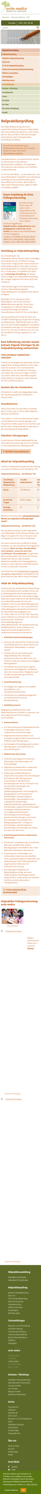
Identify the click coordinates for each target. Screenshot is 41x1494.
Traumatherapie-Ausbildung (17, 1331)
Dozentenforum (13, 1427)
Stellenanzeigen (13, 1451)
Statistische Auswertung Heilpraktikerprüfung (17, 69)
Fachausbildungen (8, 84)
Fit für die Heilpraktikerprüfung (13, 65)
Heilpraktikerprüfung (9, 54)
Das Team (5, 104)
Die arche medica (13, 1446)
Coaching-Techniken (14, 1385)
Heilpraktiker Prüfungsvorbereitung (19, 1379)
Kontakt (5, 112)
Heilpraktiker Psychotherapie (17, 1277)
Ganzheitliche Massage (15, 1328)
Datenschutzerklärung (18, 17)
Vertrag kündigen (13, 1430)
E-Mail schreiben (13, 1361)
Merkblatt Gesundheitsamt (17, 451)
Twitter (13, 1469)
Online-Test (6, 62)
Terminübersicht (7, 92)
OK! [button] (23, 1490)
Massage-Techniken (14, 1391)
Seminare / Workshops (10, 88)
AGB (28, 17)
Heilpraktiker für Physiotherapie (18, 1280)
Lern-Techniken (13, 1388)
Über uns (12, 1440)
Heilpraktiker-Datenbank (16, 1424)
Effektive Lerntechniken (10, 73)
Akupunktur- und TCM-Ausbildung (19, 1325)
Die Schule (5, 100)
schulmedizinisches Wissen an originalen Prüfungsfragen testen (20, 518)
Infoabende (12, 1410)
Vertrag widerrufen (14, 1433)
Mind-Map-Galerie (8, 80)
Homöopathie (12, 1343)
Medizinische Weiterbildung (17, 1394)
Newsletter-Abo (13, 1412)
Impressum (5, 17)
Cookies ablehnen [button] (11, 1490)
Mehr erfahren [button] (32, 1484)
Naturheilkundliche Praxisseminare (19, 1382)
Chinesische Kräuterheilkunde (17, 1334)
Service (4, 96)
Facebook (14, 1466)
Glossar (10, 1421)
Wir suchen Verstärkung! (10, 108)
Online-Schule (12, 1415)
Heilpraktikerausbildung (10, 50)
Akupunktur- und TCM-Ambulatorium (20, 1418)
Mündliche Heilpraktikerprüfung (13, 58)
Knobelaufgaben (7, 76)
